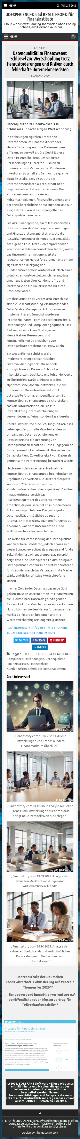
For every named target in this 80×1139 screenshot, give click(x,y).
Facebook (40, 640)
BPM (48, 654)
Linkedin (41, 647)
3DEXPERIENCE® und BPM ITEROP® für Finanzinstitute (40, 16)
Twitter (23, 640)
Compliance (15, 659)
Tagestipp (39, 48)
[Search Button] (73, 36)
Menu (12, 5)
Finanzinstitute (17, 663)
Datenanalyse (34, 659)
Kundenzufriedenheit (22, 668)
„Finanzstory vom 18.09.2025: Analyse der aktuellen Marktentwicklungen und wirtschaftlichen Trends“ (40, 881)
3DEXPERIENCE (33, 654)
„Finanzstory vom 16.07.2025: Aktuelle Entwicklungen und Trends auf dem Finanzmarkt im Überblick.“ (40, 741)
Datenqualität (55, 659)
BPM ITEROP (62, 654)
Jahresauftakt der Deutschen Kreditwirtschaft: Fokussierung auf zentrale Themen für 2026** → (40, 982)
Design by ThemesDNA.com (40, 1132)
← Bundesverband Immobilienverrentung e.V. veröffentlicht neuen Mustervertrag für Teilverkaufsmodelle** (40, 1000)
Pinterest (59, 640)
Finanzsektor (38, 663)
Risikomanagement (52, 668)
